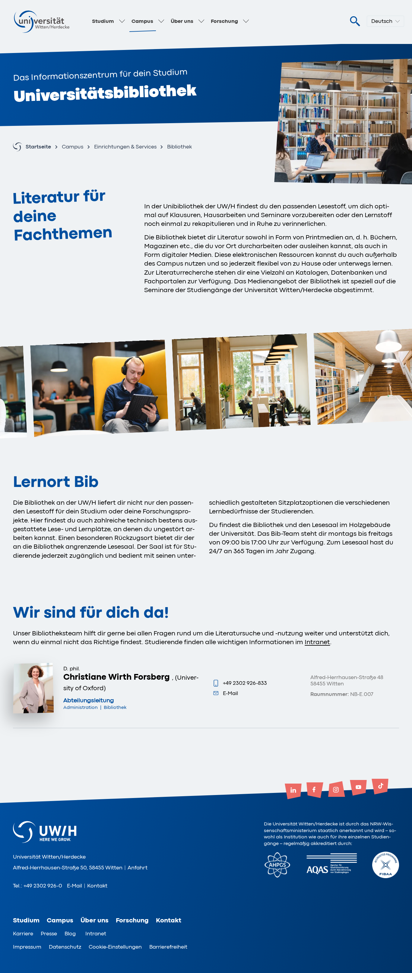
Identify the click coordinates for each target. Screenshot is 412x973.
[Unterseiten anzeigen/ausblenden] (122, 21)
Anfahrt (137, 868)
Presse (49, 934)
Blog (70, 934)
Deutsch (381, 21)
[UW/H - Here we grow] (41, 21)
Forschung (224, 21)
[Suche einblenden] (355, 21)
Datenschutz (65, 947)
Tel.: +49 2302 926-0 (37, 886)
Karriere (23, 934)
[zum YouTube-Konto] (358, 788)
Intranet (317, 642)
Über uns (182, 21)
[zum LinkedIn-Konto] (293, 792)
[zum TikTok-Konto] (380, 787)
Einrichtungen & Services (125, 147)
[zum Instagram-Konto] (336, 789)
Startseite (38, 147)
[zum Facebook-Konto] (314, 790)
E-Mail (230, 693)
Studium (103, 21)
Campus (142, 21)
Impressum (27, 947)
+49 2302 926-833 (245, 683)
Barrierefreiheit (168, 947)
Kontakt (97, 886)
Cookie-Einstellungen (115, 947)
